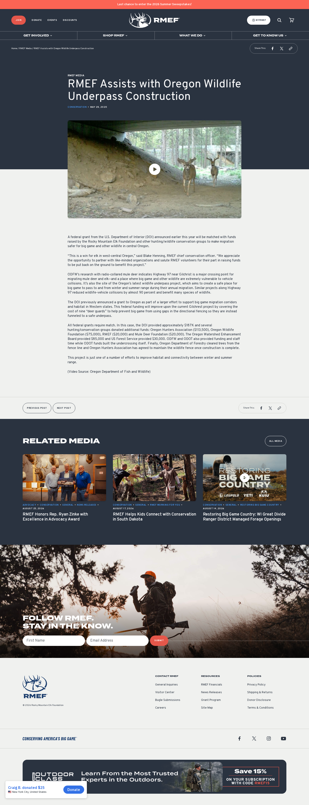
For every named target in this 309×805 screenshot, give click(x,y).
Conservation (77, 107)
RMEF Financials (211, 685)
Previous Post (37, 408)
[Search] (279, 20)
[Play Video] (154, 169)
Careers (160, 708)
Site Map (207, 708)
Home (14, 48)
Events (52, 20)
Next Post (64, 408)
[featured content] (154, 777)
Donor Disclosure (259, 700)
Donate (37, 20)
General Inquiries (166, 685)
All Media (275, 441)
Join (18, 20)
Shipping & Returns (260, 692)
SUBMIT (159, 640)
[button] (272, 48)
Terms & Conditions (260, 708)
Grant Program (211, 700)
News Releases (211, 692)
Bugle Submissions (167, 700)
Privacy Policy (256, 685)
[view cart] (291, 20)
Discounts (70, 20)
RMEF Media (25, 48)
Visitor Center (164, 692)
